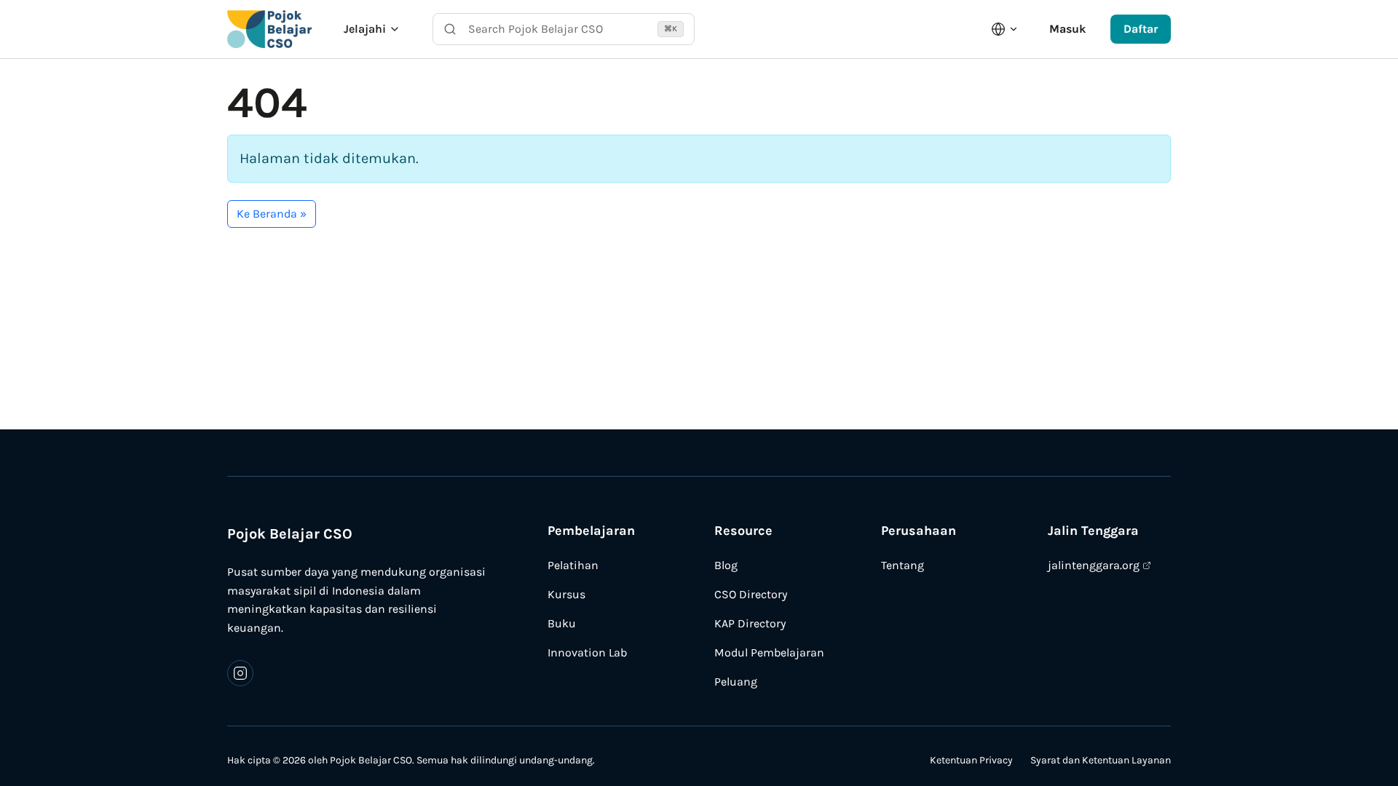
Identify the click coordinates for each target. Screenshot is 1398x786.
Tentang (902, 565)
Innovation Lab (587, 652)
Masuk (1067, 29)
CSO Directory (750, 594)
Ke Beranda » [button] (272, 214)
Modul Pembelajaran (769, 652)
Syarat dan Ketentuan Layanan (1100, 760)
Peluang (735, 681)
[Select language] (1004, 29)
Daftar (1140, 29)
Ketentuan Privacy (971, 760)
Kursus (566, 594)
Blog (726, 565)
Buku (562, 623)
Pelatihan (573, 565)
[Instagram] (240, 673)
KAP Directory (750, 623)
